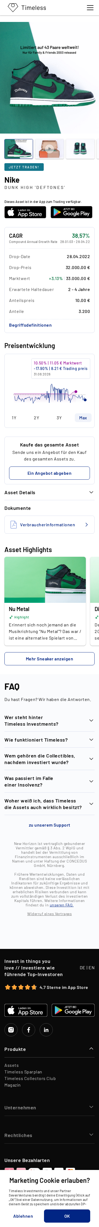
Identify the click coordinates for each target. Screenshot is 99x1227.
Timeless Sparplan (23, 1071)
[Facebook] (28, 1029)
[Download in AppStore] (25, 212)
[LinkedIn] (46, 1029)
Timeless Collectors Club (30, 1078)
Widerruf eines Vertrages (49, 913)
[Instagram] (11, 1029)
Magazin (12, 1084)
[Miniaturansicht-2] (80, 149)
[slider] (49, 383)
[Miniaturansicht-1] (49, 149)
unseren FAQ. (62, 905)
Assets (11, 1065)
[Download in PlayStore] (71, 212)
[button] (30, 325)
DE (83, 967)
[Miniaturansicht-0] (18, 149)
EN (92, 967)
